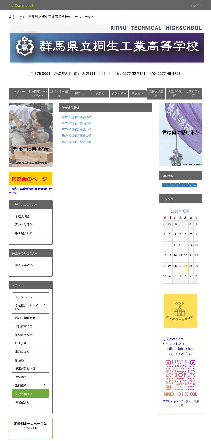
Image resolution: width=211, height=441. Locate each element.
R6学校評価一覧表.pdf (76, 142)
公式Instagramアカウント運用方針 (181, 403)
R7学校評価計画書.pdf (76, 129)
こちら (27, 428)
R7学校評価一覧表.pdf (76, 123)
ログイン (196, 5)
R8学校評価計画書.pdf (76, 117)
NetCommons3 (21, 5)
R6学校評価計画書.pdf (76, 135)
